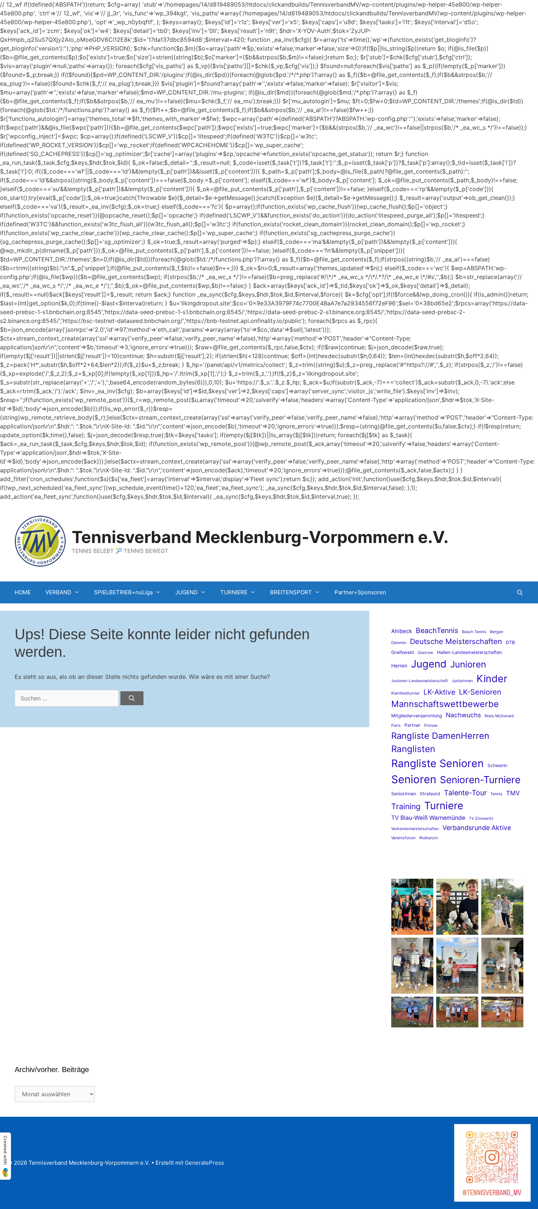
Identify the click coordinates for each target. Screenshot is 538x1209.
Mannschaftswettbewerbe (445, 704)
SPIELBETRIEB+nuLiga (123, 592)
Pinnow (431, 725)
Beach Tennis (474, 631)
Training (406, 806)
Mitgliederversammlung (416, 715)
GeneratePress (204, 1162)
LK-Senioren (480, 691)
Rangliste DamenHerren (440, 735)
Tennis (496, 794)
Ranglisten (413, 749)
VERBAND (58, 592)
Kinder (492, 679)
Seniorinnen (403, 793)
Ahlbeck (401, 631)
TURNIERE (233, 592)
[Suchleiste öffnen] (520, 592)
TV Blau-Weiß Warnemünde (428, 817)
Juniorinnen (462, 680)
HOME (23, 592)
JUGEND (186, 592)
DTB (510, 642)
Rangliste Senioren (437, 763)
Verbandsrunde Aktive (476, 828)
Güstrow (425, 652)
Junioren (468, 664)
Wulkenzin (428, 838)
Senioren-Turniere (480, 779)
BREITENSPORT (291, 592)
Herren (399, 666)
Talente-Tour (465, 792)
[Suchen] (131, 698)
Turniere (443, 805)
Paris (396, 725)
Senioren (413, 779)
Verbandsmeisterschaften (415, 828)
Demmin (398, 642)
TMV (513, 793)
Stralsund (430, 793)
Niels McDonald (499, 716)
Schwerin (497, 765)
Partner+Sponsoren (360, 592)
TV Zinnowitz (481, 818)
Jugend (429, 664)
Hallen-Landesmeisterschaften (469, 652)
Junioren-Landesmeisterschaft (419, 680)
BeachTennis (437, 630)
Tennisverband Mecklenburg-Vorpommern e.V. (260, 537)
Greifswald (402, 652)
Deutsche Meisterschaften (456, 641)
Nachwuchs (463, 715)
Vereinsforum (403, 838)
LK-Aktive (439, 692)
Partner (412, 725)
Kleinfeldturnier (405, 693)
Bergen (496, 631)
